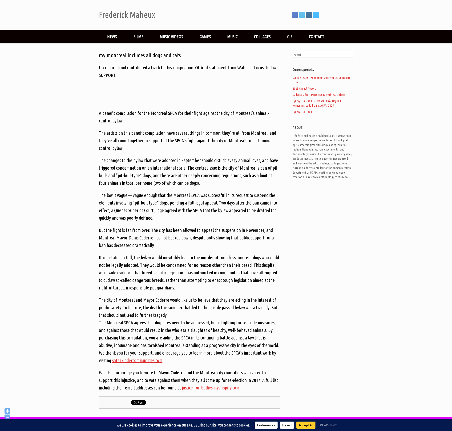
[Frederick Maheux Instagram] (309, 15)
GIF (289, 36)
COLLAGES (262, 36)
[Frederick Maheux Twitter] (302, 15)
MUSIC (232, 36)
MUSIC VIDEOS (171, 36)
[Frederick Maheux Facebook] (295, 15)
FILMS (138, 36)
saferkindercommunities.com (137, 360)
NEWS (112, 36)
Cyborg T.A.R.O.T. (303, 111)
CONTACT (316, 36)
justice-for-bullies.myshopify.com (210, 387)
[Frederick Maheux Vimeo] (316, 15)
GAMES (205, 36)
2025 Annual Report (304, 88)
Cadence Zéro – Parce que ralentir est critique (319, 94)
